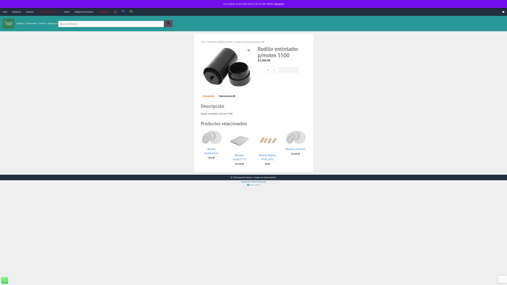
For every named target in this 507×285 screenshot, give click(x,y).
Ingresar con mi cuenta (49, 12)
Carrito (67, 12)
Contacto (30, 12)
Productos (16, 12)
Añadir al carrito (288, 69)
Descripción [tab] (209, 96)
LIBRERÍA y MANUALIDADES (220, 42)
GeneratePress (270, 177)
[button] (249, 50)
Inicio (5, 12)
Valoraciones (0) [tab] (227, 96)
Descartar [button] (279, 3)
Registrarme (104, 12)
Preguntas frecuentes (84, 12)
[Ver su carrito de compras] (503, 12)
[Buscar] (168, 23)
